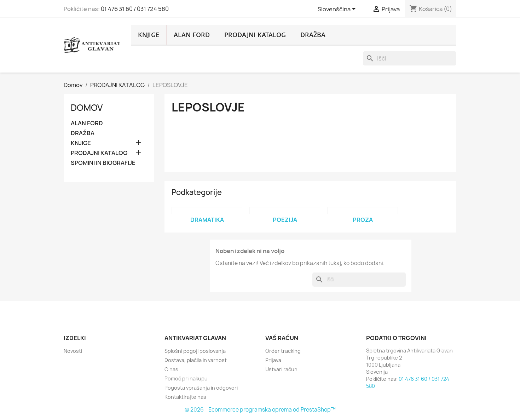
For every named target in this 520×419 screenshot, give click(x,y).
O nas (171, 369)
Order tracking (283, 351)
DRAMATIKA (207, 220)
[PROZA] (362, 210)
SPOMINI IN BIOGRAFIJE (103, 163)
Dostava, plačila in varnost (195, 360)
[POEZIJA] (284, 210)
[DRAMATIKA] (207, 210)
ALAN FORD (192, 34)
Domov (87, 108)
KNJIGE (148, 34)
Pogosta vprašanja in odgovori (201, 387)
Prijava (273, 360)
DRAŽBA (312, 34)
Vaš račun (281, 338)
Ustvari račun (281, 369)
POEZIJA (285, 220)
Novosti (73, 351)
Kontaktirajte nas (185, 397)
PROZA (363, 220)
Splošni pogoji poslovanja (195, 351)
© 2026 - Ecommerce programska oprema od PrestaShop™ (260, 409)
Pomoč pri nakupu (186, 378)
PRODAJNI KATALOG (255, 34)
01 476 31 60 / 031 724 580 (135, 9)
